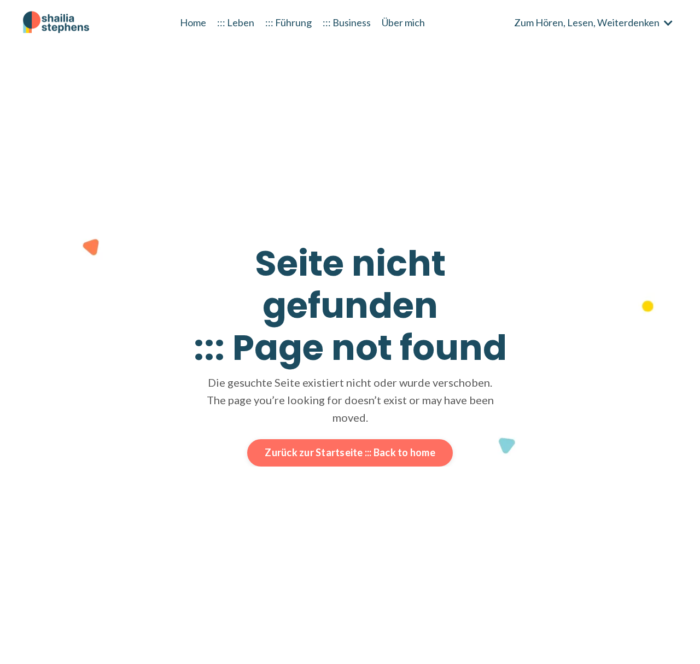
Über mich (403, 22)
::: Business (347, 22)
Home (193, 22)
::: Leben (235, 22)
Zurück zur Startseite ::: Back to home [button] (350, 452)
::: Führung (288, 22)
